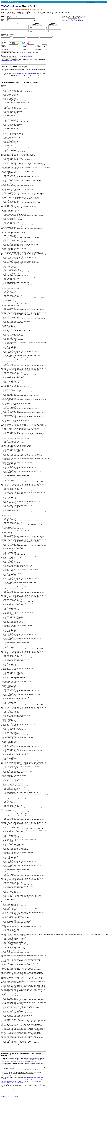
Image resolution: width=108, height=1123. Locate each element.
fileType (37, 1077)
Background (38, 13)
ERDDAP (5, 6)
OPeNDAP (30, 1059)
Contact (16, 1096)
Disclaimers (3, 1096)
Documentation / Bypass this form (9, 60)
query (42, 1077)
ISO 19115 (27, 13)
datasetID (32, 1077)
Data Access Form (54, 13)
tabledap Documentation (15, 1089)
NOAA (96, 2)
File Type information (26, 56)
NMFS (98, 2)
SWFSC (102, 2)
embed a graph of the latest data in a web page (25, 73)
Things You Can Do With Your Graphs (14, 67)
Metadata (33, 13)
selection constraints (23, 1061)
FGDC (22, 13)
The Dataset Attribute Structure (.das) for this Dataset (19, 82)
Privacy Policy (10, 1096)
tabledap (15, 6)
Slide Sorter (19, 75)
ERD (105, 2)
